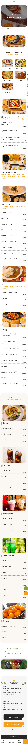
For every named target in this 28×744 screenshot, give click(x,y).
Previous (3, 107)
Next (25, 107)
